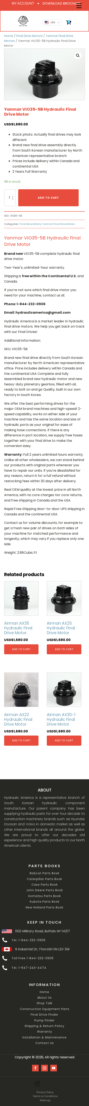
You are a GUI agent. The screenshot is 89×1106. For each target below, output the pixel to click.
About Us (44, 997)
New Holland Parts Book (44, 907)
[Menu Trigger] (79, 5)
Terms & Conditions (45, 1096)
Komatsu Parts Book (44, 896)
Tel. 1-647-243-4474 (29, 967)
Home (8, 36)
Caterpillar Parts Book (44, 879)
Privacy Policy (45, 1092)
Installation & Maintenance (44, 1037)
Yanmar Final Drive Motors (58, 224)
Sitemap (45, 1100)
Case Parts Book (44, 884)
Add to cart (48, 197)
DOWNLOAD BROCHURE (61, 3)
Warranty (44, 1031)
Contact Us (44, 1043)
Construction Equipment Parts (44, 1009)
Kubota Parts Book (44, 901)
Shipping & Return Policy (44, 1026)
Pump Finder (44, 1020)
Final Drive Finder (44, 1014)
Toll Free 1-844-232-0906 (33, 958)
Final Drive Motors (29, 36)
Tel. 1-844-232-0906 (29, 940)
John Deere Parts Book (44, 890)
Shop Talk (44, 1003)
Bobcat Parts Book (44, 873)
